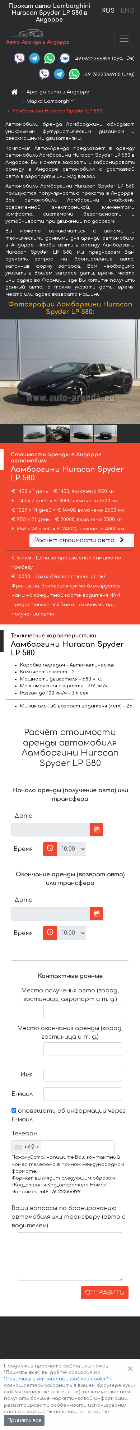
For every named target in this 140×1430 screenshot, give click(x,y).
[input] (50, 829)
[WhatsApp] (49, 58)
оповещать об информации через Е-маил (68, 1115)
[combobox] (26, 1147)
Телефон (24, 1133)
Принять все (24, 1420)
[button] (133, 372)
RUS (108, 11)
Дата (23, 816)
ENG (127, 11)
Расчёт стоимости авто (75, 540)
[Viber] (19, 58)
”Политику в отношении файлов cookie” (56, 1378)
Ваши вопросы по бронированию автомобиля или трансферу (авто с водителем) (68, 1217)
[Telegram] (34, 58)
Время (23, 849)
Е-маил (22, 1094)
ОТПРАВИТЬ (104, 1293)
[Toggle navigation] (124, 39)
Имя (26, 1074)
